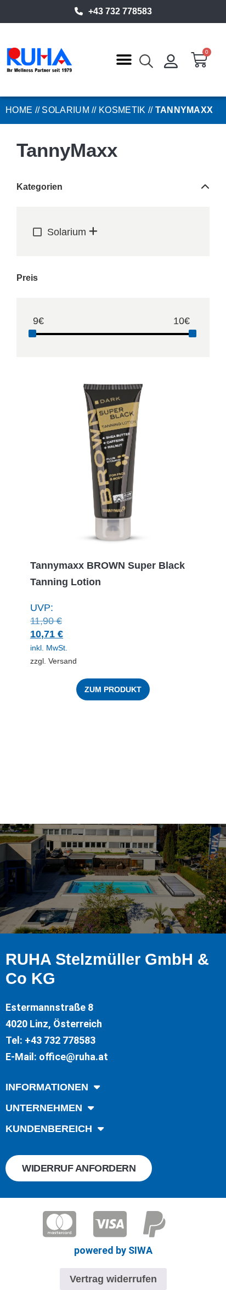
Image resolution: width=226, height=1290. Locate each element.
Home (18, 110)
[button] (124, 60)
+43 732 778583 (120, 11)
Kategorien (39, 186)
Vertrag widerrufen (113, 1279)
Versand (62, 661)
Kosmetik (122, 110)
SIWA (140, 1250)
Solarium (65, 110)
